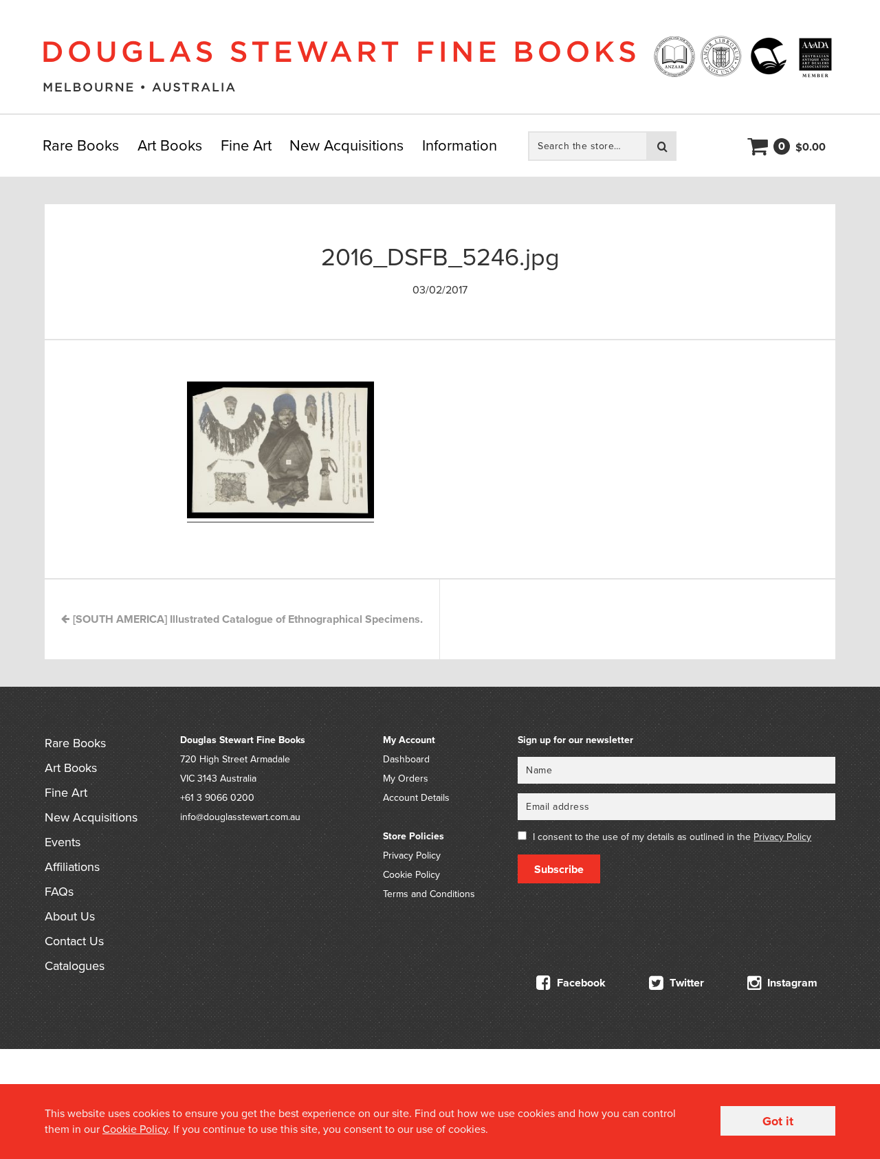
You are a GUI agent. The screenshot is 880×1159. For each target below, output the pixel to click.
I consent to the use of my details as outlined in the (672, 837)
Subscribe (559, 869)
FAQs (59, 891)
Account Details (416, 798)
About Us (70, 916)
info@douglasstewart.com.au (240, 817)
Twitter (685, 983)
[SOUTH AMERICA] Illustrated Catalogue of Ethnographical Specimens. (246, 619)
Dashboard (406, 759)
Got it (777, 1121)
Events (62, 842)
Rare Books (81, 146)
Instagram (790, 983)
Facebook (580, 983)
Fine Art (246, 146)
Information (459, 146)
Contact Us (74, 941)
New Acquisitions (346, 146)
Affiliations (72, 866)
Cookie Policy (411, 875)
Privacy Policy (412, 855)
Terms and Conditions (429, 894)
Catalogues (74, 965)
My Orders (405, 778)
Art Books (170, 146)
